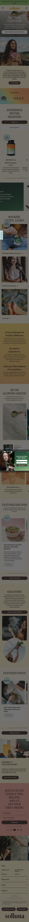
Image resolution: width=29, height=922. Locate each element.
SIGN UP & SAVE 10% (21, 465)
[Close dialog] (27, 452)
